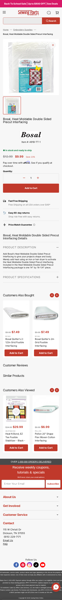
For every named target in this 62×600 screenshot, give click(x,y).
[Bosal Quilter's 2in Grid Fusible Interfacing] (46, 329)
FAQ (5, 543)
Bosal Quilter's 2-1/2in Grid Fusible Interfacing (14, 342)
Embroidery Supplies (23, 29)
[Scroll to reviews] (31, 128)
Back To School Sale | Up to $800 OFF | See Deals (31, 3)
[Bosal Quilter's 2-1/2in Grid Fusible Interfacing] (16, 329)
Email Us (8, 540)
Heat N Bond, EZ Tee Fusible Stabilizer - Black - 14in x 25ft (15, 438)
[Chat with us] (48, 12)
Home (6, 29)
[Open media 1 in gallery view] (53, 45)
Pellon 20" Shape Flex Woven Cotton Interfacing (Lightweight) (45, 438)
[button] (4, 12)
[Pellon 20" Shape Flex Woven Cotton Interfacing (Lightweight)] (46, 424)
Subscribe (53, 484)
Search (52, 20)
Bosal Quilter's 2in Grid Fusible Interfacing (44, 342)
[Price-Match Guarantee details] (34, 224)
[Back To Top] (57, 595)
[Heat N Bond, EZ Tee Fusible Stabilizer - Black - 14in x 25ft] (16, 424)
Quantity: (7, 171)
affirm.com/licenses (47, 590)
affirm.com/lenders (31, 583)
